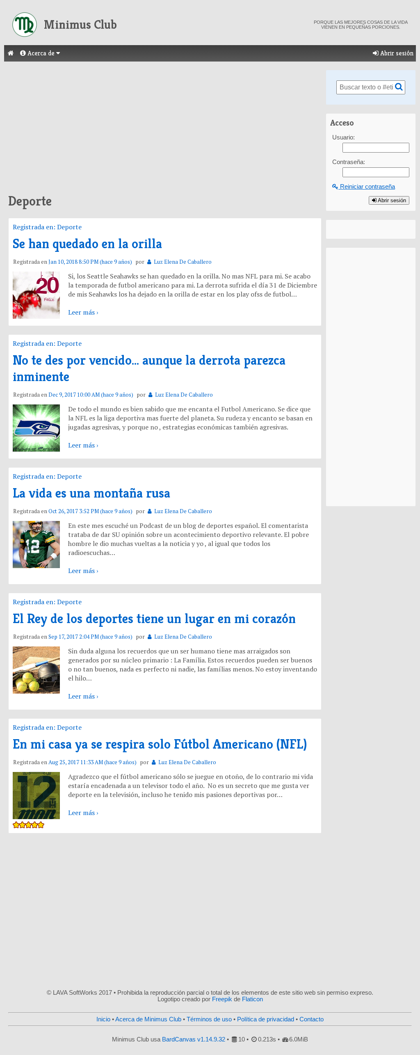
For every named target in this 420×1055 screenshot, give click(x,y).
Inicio (103, 1019)
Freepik (222, 999)
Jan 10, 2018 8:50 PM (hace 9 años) (90, 261)
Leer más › (83, 312)
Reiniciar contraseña (366, 186)
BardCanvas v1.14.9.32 (193, 1039)
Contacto (311, 1019)
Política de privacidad (265, 1019)
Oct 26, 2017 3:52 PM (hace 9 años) (90, 511)
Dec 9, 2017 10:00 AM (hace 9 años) (90, 394)
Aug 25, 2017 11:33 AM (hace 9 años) (92, 762)
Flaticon (252, 999)
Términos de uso (209, 1019)
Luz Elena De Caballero (182, 261)
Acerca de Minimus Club (148, 1019)
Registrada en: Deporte (47, 226)
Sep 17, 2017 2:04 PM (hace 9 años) (90, 636)
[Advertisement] (165, 127)
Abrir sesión (396, 53)
